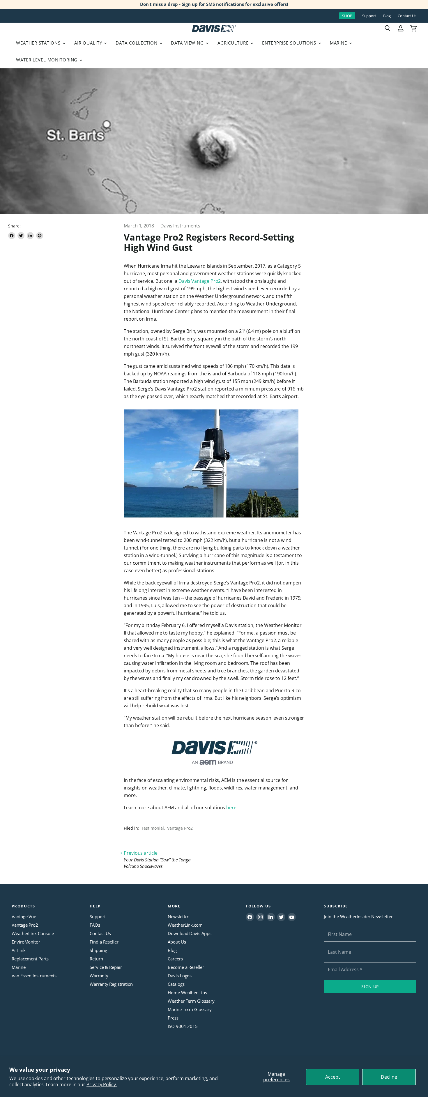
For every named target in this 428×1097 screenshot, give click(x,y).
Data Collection (137, 43)
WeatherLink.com (185, 925)
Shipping (98, 950)
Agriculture (233, 43)
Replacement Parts (30, 959)
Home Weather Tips (187, 992)
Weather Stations (39, 43)
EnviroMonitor (26, 942)
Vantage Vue (24, 916)
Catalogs (176, 984)
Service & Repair (106, 967)
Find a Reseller (104, 942)
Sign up (370, 986)
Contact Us (407, 16)
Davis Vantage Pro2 (199, 281)
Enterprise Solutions (290, 43)
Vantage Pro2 (179, 828)
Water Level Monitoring (47, 60)
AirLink (18, 950)
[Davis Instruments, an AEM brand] (214, 753)
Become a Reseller (186, 967)
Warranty (99, 975)
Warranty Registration (111, 984)
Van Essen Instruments (34, 975)
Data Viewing (188, 43)
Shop (347, 15)
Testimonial (152, 828)
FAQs (95, 925)
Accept (332, 1077)
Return (96, 959)
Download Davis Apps (189, 933)
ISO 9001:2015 (183, 1026)
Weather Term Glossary (191, 1001)
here (231, 807)
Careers (175, 959)
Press (173, 1018)
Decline (389, 1077)
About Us (177, 942)
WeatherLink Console (33, 933)
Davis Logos (180, 975)
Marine (339, 43)
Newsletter (178, 916)
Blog (387, 16)
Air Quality (89, 43)
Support (369, 16)
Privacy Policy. (101, 1084)
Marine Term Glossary (189, 1009)
